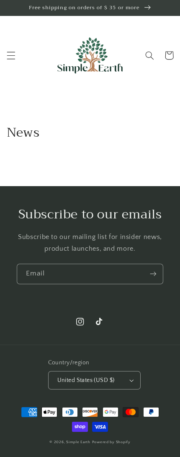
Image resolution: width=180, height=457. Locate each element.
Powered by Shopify (111, 442)
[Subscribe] (153, 274)
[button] (11, 55)
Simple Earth (78, 442)
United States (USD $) (86, 380)
